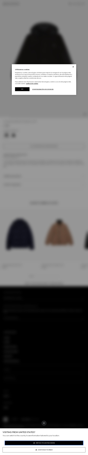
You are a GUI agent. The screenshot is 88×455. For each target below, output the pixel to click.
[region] (44, 79)
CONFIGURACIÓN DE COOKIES (43, 89)
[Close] (44, 423)
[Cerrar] (73, 66)
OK (22, 89)
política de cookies (32, 83)
